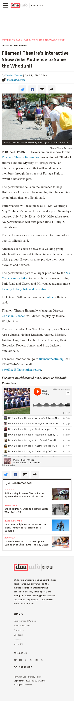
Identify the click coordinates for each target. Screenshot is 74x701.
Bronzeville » (12, 505)
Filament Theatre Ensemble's (21, 157)
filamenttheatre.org (51, 359)
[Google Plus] (31, 660)
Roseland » (10, 489)
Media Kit (18, 644)
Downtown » (11, 538)
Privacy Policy (34, 676)
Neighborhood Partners (25, 621)
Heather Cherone (13, 75)
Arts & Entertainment (14, 45)
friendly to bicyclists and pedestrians (25, 289)
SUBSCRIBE (25, 667)
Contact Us (19, 630)
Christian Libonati (14, 316)
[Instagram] (37, 660)
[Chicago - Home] (19, 5)
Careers (17, 639)
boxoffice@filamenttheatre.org (21, 369)
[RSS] (42, 660)
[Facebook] (20, 660)
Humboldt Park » (14, 521)
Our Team (18, 635)
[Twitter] (15, 660)
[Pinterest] (25, 660)
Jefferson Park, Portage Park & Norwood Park (33, 40)
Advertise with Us (22, 625)
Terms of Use (20, 676)
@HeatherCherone (15, 79)
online (50, 297)
